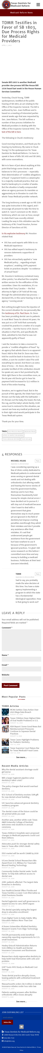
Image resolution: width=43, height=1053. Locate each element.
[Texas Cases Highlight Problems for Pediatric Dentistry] (5, 742)
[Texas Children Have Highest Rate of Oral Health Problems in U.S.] (5, 720)
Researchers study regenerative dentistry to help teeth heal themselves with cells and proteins (21, 958)
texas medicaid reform (11, 439)
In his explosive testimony (13, 233)
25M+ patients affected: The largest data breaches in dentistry (20, 883)
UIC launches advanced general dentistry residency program (20, 804)
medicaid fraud (29, 431)
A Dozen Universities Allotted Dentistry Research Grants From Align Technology (20, 927)
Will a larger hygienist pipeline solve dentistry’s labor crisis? (18, 779)
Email (5, 665)
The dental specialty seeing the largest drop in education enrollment (19, 910)
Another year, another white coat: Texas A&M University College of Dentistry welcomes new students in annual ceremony (19, 823)
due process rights (15, 431)
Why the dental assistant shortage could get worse (20, 770)
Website (5, 674)
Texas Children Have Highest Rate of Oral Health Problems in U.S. (25, 719)
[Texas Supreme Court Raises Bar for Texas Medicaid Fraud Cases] (5, 750)
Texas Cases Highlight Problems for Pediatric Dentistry (24, 740)
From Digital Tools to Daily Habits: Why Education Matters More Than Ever (19, 919)
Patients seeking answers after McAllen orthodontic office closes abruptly (19, 993)
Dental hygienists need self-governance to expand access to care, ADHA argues (21, 902)
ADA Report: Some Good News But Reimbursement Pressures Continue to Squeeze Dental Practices (25, 730)
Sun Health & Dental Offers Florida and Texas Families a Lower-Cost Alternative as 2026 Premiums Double (21, 893)
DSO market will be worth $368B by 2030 (20, 853)
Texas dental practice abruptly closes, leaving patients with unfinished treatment (21, 976)
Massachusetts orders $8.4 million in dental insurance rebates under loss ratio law (21, 985)
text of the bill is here (11, 131)
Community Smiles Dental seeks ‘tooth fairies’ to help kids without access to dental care (19, 873)
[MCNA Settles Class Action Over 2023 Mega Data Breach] (5, 712)
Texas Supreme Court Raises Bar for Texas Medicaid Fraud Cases (24, 749)
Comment (7, 627)
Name (5, 655)
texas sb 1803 (26, 439)
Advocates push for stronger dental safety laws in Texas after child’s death (20, 844)
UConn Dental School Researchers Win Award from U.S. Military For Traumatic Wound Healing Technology (19, 863)
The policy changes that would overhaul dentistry (20, 787)
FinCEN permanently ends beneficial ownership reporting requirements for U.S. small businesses (21, 937)
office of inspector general (13, 435)
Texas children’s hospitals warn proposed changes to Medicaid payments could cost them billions (21, 835)
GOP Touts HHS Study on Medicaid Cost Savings (20, 968)
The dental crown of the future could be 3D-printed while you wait (20, 812)
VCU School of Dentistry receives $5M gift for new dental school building (20, 795)
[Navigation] (38, 4)
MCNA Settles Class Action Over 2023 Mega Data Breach (24, 710)
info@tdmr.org (9, 1041)
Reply (38, 461)
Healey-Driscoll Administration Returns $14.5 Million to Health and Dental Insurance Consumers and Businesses (19, 948)
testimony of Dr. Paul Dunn (17, 313)
